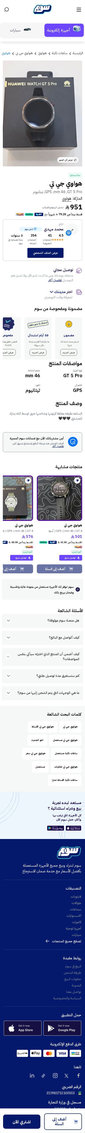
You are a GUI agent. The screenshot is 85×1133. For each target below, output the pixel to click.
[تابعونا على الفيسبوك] (78, 1075)
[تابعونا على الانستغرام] (55, 1075)
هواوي (66, 198)
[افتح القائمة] (78, 9)
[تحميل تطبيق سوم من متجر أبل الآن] (73, 828)
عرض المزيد (69, 352)
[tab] (64, 30)
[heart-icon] (77, 480)
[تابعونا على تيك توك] (44, 1075)
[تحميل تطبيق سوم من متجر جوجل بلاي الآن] (56, 828)
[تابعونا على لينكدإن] (32, 1075)
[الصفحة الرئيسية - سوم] (42, 9)
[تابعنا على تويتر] (67, 1075)
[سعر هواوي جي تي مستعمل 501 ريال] (59, 498)
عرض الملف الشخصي (45, 253)
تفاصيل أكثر (55, 280)
